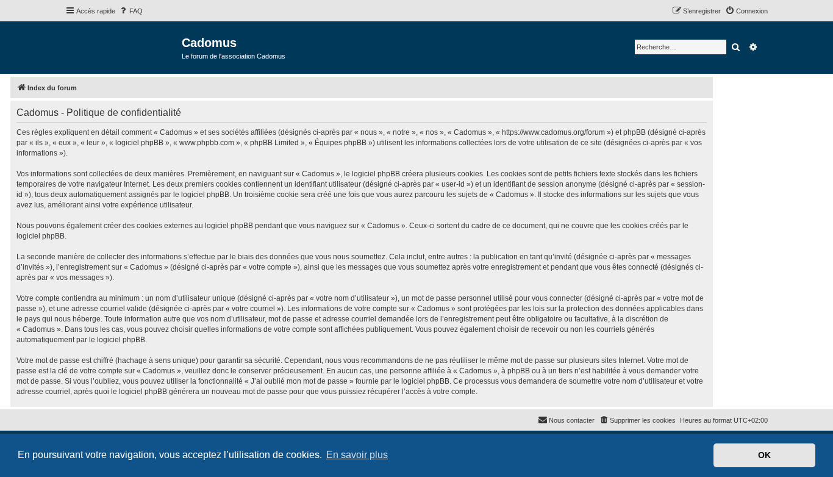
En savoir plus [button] (357, 455)
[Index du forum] (123, 46)
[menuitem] (130, 11)
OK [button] (764, 455)
